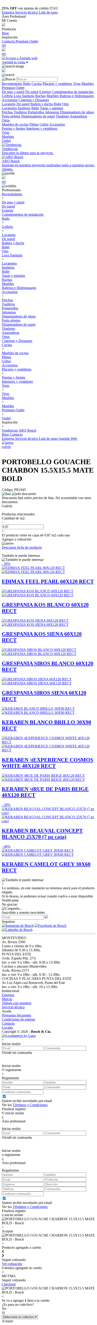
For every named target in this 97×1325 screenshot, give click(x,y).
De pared (31, 92)
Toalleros (20, 112)
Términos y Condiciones (30, 1105)
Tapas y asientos (51, 108)
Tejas (77, 84)
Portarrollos (36, 112)
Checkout (9, 1284)
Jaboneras (52, 112)
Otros (6, 120)
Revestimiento (12, 84)
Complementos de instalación (72, 92)
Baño (27, 84)
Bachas (40, 96)
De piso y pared (13, 92)
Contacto (9, 41)
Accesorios (10, 100)
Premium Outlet (27, 41)
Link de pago (48, 12)
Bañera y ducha (41, 104)
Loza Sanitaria (24, 96)
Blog (5, 33)
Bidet (57, 104)
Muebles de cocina (15, 124)
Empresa (8, 12)
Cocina (37, 84)
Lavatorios (9, 108)
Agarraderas (78, 116)
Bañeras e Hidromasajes (77, 96)
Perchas (7, 112)
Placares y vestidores (57, 84)
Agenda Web (67, 438)
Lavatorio (9, 104)
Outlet (6, 141)
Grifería (7, 96)
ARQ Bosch (27, 430)
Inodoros (24, 108)
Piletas (34, 124)
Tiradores (62, 116)
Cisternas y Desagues (33, 100)
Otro (65, 104)
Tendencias (10, 430)
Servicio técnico (27, 12)
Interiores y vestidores (41, 128)
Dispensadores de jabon (77, 112)
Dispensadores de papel (38, 116)
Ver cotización (12, 1264)
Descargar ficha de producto (22, 547)
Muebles (87, 84)
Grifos (43, 124)
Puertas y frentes (13, 128)
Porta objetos (11, 116)
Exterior (45, 92)
